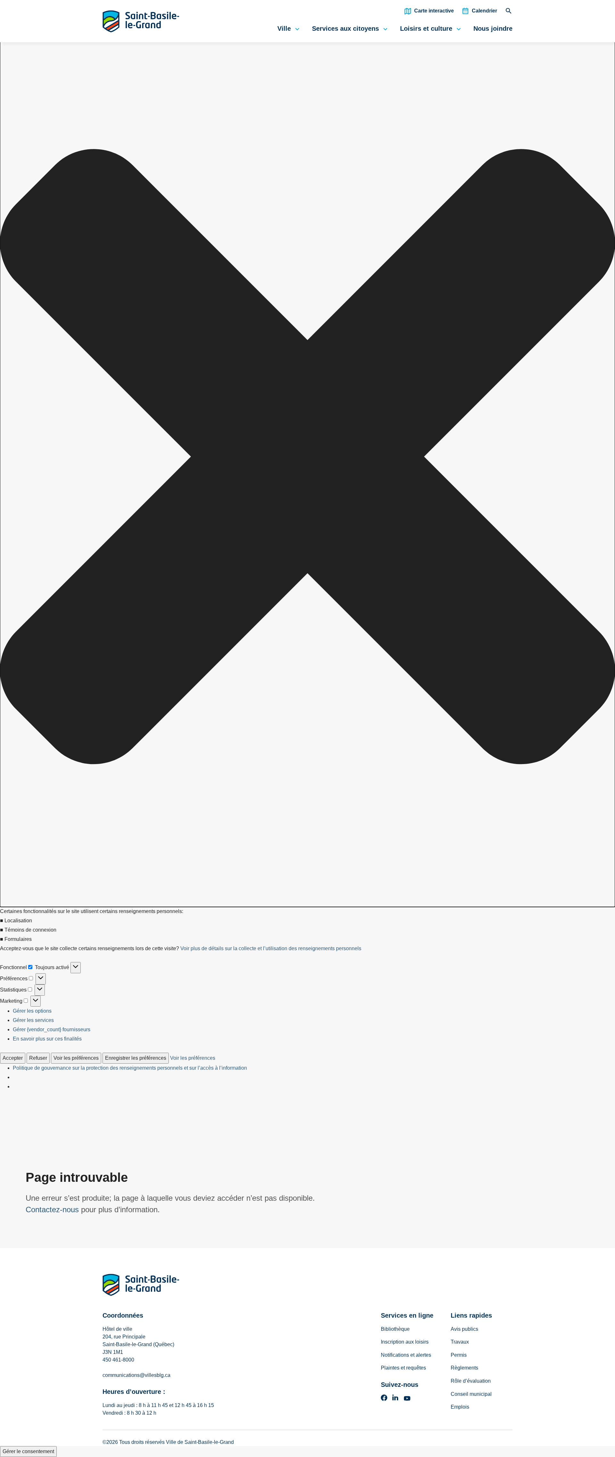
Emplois (460, 1407)
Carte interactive (434, 10)
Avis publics (464, 1329)
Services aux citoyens (345, 28)
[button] (307, 458)
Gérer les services (33, 1020)
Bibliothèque (395, 1329)
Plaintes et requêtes (403, 1368)
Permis (459, 1355)
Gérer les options (32, 1011)
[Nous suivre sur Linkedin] (395, 1400)
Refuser (38, 1058)
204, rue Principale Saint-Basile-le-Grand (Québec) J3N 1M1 (138, 1344)
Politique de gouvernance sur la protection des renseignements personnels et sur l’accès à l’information (130, 1068)
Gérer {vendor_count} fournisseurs (51, 1029)
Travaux (460, 1342)
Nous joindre (492, 28)
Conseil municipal (471, 1394)
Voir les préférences (76, 1058)
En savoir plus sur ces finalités (47, 1038)
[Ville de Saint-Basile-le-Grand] (140, 1286)
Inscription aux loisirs (405, 1342)
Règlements (464, 1368)
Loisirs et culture (426, 28)
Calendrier (484, 10)
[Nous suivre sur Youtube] (407, 1400)
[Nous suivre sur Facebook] (384, 1400)
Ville (284, 28)
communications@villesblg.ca (136, 1375)
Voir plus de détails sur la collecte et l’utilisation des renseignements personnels (270, 948)
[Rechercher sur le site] (508, 12)
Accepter (13, 1058)
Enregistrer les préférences (135, 1058)
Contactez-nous (52, 1209)
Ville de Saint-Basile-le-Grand (200, 1442)
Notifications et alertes (406, 1355)
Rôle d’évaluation (471, 1381)
